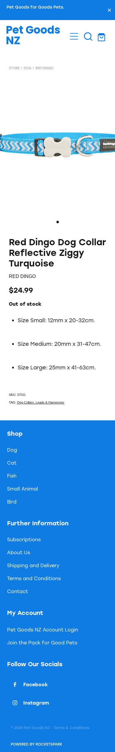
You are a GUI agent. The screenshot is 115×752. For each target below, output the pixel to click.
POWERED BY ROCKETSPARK (36, 744)
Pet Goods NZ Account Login (42, 629)
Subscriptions (24, 539)
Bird (12, 501)
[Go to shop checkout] (102, 36)
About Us (18, 552)
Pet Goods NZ (33, 36)
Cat (12, 463)
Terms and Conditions (34, 578)
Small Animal (22, 489)
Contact (17, 591)
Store (14, 68)
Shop (14, 433)
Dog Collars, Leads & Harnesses (40, 402)
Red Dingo (44, 68)
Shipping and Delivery (33, 565)
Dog (27, 68)
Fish (12, 476)
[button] (88, 36)
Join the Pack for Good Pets (42, 642)
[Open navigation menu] (74, 36)
